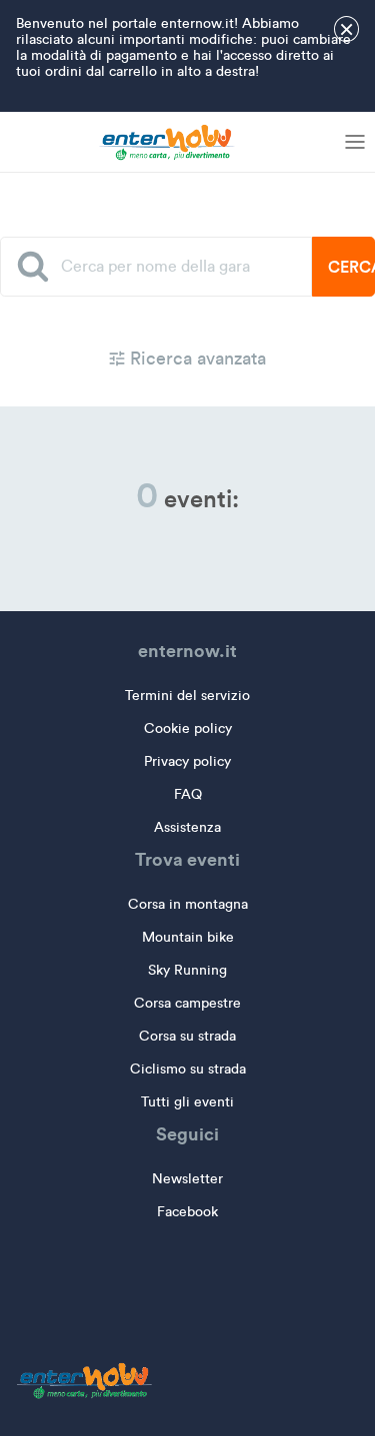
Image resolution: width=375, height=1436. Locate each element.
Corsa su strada (187, 1036)
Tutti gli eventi (187, 1101)
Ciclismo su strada (188, 1069)
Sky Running (187, 970)
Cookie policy (188, 728)
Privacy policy (187, 761)
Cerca (351, 267)
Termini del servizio (187, 695)
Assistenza (187, 827)
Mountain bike (188, 937)
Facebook (187, 1211)
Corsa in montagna (188, 904)
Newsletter (187, 1178)
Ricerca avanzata (195, 358)
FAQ (188, 794)
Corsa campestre (187, 1003)
